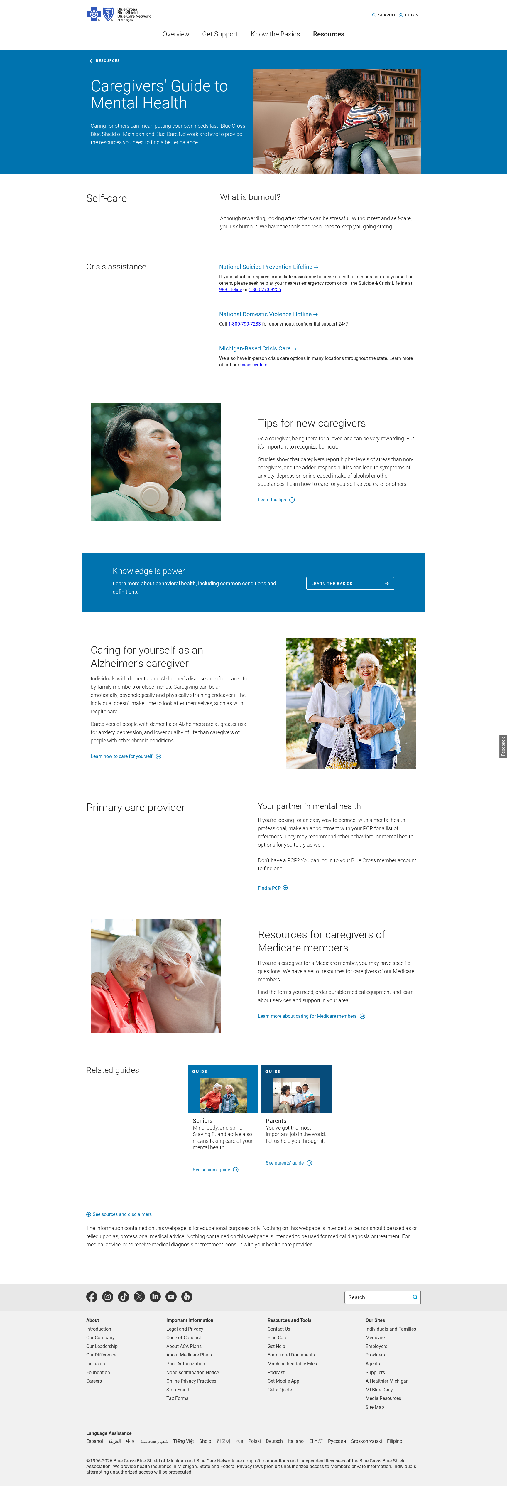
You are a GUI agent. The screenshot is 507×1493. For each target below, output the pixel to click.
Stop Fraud (177, 1390)
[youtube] (171, 1300)
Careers (94, 1381)
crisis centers (253, 365)
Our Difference (101, 1355)
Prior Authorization (185, 1363)
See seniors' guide (211, 1169)
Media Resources (383, 1398)
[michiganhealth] (186, 1300)
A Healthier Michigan (387, 1381)
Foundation (98, 1372)
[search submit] (416, 1297)
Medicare (375, 1337)
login (412, 15)
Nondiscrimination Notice (192, 1372)
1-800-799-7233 (244, 324)
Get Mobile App (283, 1381)
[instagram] (107, 1300)
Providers (375, 1355)
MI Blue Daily (379, 1390)
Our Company (100, 1337)
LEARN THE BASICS (331, 583)
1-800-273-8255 (265, 289)
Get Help (276, 1346)
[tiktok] (123, 1300)
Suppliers (375, 1372)
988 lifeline (230, 289)
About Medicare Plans (189, 1355)
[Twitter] (139, 1300)
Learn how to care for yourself (122, 756)
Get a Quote (280, 1390)
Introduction (98, 1329)
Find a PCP (269, 888)
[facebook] (91, 1300)
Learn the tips (272, 500)
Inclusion (95, 1363)
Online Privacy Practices (191, 1381)
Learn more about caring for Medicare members (307, 1016)
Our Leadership (102, 1346)
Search (357, 1297)
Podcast (276, 1372)
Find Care (277, 1337)
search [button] (386, 15)
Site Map (375, 1407)
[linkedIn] (155, 1300)
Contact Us (279, 1329)
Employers (376, 1346)
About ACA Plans (184, 1346)
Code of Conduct (183, 1337)
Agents (373, 1363)
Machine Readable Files (292, 1363)
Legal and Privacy (184, 1329)
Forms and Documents (291, 1355)
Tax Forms (177, 1398)
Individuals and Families (391, 1329)
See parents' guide (285, 1163)
